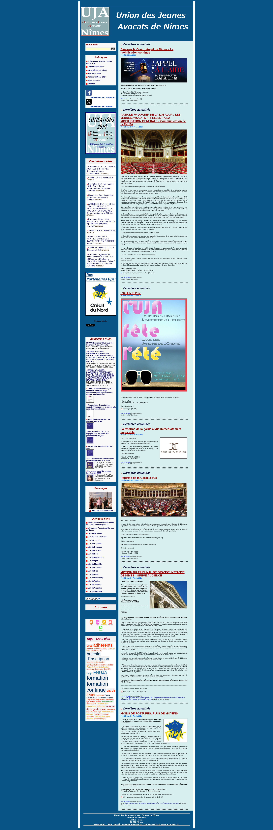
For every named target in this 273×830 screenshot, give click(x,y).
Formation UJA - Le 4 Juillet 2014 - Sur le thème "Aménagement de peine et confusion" (99, 187)
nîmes (98, 702)
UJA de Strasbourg (95, 578)
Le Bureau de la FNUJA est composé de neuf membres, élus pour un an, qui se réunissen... (104, 477)
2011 (89, 645)
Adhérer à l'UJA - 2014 (97, 77)
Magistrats (91, 700)
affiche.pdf (126, 409)
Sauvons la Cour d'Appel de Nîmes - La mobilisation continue (99, 197)
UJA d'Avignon (94, 540)
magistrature (100, 700)
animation (98, 649)
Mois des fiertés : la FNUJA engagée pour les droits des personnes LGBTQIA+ (97, 434)
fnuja (89, 673)
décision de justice (106, 665)
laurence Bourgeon (105, 698)
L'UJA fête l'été (131, 293)
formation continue (97, 687)
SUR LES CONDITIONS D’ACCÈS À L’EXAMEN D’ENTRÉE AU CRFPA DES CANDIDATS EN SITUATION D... (99, 383)
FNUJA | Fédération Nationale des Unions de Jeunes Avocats (99, 344)
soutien (106, 714)
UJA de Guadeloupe (96, 557)
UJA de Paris (93, 574)
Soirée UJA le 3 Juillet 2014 (100, 178)
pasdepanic (91, 704)
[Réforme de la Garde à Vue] (154, 484)
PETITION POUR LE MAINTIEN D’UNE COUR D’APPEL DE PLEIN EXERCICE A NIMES (100, 239)
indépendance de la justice (138, 803)
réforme (101, 706)
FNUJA (100, 672)
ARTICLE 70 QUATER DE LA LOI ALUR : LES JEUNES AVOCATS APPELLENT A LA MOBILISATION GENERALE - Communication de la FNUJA (100, 208)
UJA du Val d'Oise (95, 591)
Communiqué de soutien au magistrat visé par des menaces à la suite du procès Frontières (101, 407)
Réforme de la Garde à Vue (139, 477)
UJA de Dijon (93, 554)
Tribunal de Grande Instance (142, 699)
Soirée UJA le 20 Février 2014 (101, 230)
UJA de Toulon (94, 581)
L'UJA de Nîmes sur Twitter (99, 106)
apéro (105, 649)
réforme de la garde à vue (100, 708)
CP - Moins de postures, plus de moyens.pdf (138, 797)
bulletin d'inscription (97, 656)
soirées (98, 714)
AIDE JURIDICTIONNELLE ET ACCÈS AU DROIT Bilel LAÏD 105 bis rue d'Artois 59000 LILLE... (104, 465)
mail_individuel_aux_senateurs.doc (135, 273)
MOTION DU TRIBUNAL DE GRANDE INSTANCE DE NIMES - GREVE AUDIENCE (153, 574)
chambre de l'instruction (96, 662)
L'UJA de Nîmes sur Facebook (101, 97)
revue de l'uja (96, 712)
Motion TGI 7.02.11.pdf (131, 691)
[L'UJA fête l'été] (154, 299)
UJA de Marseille (95, 564)
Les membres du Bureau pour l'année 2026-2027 (99, 472)
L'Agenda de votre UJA (97, 70)
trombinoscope (100, 719)
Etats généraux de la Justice (97, 667)
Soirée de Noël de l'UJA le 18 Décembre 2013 (100, 249)
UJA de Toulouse (95, 585)
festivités (107, 669)
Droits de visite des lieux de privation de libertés (98, 420)
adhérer (90, 649)
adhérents (102, 645)
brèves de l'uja (96, 651)
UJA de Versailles (95, 588)
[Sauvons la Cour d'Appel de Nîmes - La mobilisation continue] (154, 58)
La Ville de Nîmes (95, 533)
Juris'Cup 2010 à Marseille (102, 511)
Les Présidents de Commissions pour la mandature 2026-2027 (100, 460)
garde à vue (149, 698)
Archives (91, 84)
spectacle (90, 717)
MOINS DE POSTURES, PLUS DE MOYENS (149, 713)
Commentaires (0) (136, 99)
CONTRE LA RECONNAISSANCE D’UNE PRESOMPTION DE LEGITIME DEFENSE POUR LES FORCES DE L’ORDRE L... (101, 365)
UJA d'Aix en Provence (97, 537)
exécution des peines (95, 669)
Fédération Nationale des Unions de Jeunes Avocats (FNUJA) (100, 524)
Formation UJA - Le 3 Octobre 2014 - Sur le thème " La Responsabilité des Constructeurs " (100, 169)
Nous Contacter (94, 80)
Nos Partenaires (94, 74)
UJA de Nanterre (95, 568)
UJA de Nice (93, 571)
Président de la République (175, 698)
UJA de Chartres (95, 550)
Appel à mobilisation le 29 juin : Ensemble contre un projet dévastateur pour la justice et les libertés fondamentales (99, 392)
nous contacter (107, 702)
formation (97, 678)
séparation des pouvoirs (170, 803)
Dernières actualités (96, 67)
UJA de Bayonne (95, 544)
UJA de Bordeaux (95, 547)
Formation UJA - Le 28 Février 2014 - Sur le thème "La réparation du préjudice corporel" (100, 222)
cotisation (92, 664)
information (100, 695)
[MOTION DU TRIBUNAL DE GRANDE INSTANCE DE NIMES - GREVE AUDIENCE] (168, 581)
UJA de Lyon (93, 561)
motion (92, 702)
